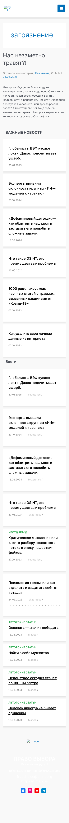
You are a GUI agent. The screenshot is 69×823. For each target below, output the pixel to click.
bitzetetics (34, 394)
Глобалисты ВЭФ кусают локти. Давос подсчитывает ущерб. (32, 153)
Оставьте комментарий (18, 73)
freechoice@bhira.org (34, 777)
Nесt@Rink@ (17, 532)
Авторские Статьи (22, 622)
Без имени (42, 73)
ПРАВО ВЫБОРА (23, 8)
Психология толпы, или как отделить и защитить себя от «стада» (33, 588)
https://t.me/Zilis (34, 781)
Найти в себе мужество (28, 653)
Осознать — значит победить (33, 628)
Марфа (32, 634)
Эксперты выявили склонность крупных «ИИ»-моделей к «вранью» (32, 188)
